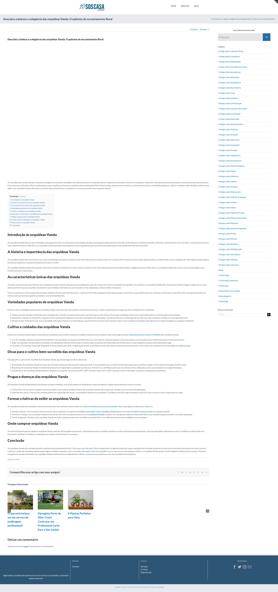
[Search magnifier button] (266, 37)
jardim (104, 451)
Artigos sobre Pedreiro (228, 223)
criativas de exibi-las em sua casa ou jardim (99, 406)
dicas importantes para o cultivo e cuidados (142, 334)
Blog (221, 270)
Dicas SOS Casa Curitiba (229, 291)
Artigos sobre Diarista (228, 129)
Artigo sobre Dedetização (230, 61)
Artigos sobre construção (229, 114)
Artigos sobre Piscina (228, 239)
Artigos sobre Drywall (228, 134)
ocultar (22, 196)
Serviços (144, 566)
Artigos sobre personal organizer (233, 228)
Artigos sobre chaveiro (228, 98)
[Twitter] (239, 567)
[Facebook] (234, 567)
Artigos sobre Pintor (227, 233)
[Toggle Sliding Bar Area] (276, 2)
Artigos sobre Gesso (227, 171)
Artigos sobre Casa (227, 93)
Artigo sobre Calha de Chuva (231, 51)
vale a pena (86, 451)
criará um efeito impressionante (139, 411)
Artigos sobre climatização (230, 103)
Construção (224, 275)
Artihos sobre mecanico (229, 265)
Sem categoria (225, 296)
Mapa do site (146, 572)
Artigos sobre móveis (228, 202)
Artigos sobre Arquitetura (230, 82)
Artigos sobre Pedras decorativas (233, 218)
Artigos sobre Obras (227, 207)
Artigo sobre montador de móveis (233, 67)
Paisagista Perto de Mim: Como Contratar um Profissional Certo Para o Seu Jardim (49, 521)
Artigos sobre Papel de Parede (231, 213)
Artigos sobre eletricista (229, 140)
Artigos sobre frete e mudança (231, 166)
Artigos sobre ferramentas (230, 160)
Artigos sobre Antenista (229, 77)
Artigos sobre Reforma (228, 244)
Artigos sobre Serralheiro (229, 254)
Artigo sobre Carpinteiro (229, 56)
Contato (75, 566)
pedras (182, 345)
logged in (27, 546)
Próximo (203, 29)
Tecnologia (223, 301)
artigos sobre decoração (229, 119)
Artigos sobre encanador (229, 145)
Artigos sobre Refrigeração (230, 249)
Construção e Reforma (228, 280)
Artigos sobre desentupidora (231, 124)
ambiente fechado (97, 414)
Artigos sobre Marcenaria (230, 192)
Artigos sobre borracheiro (230, 88)
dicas (195, 185)
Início (213, 19)
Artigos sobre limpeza (228, 187)
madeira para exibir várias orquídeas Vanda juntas (100, 411)
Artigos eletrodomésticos (230, 72)
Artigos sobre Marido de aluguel (232, 197)
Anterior (194, 29)
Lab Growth (160, 587)
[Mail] (249, 567)
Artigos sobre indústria (229, 176)
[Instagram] (244, 567)
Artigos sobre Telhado (228, 259)
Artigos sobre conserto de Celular (233, 108)
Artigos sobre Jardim (13, 459)
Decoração (223, 285)
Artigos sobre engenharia (229, 155)
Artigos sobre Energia (228, 150)
